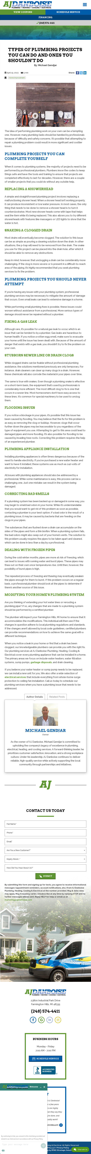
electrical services (15, 677)
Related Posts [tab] (57, 696)
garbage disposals (41, 662)
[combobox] (45, 850)
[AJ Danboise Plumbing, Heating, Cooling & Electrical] (27, 4)
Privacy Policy (63, 1148)
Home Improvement (17, 78)
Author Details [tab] (34, 696)
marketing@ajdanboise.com (18, 900)
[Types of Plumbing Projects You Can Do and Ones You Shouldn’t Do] (45, 104)
